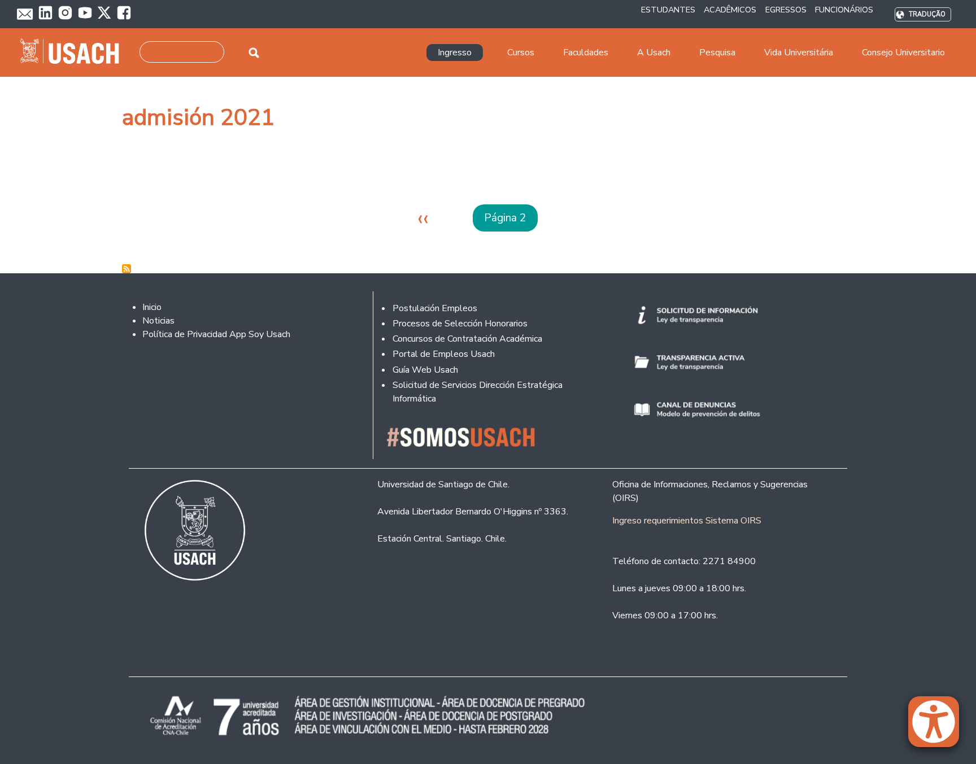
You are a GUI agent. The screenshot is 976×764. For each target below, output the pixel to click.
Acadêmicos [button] (730, 9)
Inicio (152, 307)
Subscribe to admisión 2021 (126, 268)
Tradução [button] (927, 14)
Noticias (158, 321)
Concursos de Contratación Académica (467, 339)
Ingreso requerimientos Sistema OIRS (686, 520)
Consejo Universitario (903, 52)
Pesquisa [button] (717, 52)
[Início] (74, 52)
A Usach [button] (653, 52)
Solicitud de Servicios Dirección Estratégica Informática (478, 392)
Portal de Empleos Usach (444, 354)
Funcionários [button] (844, 9)
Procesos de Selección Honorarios (460, 323)
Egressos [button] (786, 9)
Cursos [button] (520, 52)
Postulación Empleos (435, 308)
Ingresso (455, 52)
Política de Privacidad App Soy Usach (216, 334)
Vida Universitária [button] (798, 52)
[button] (939, 727)
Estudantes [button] (668, 9)
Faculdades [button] (585, 52)
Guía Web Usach (425, 370)
